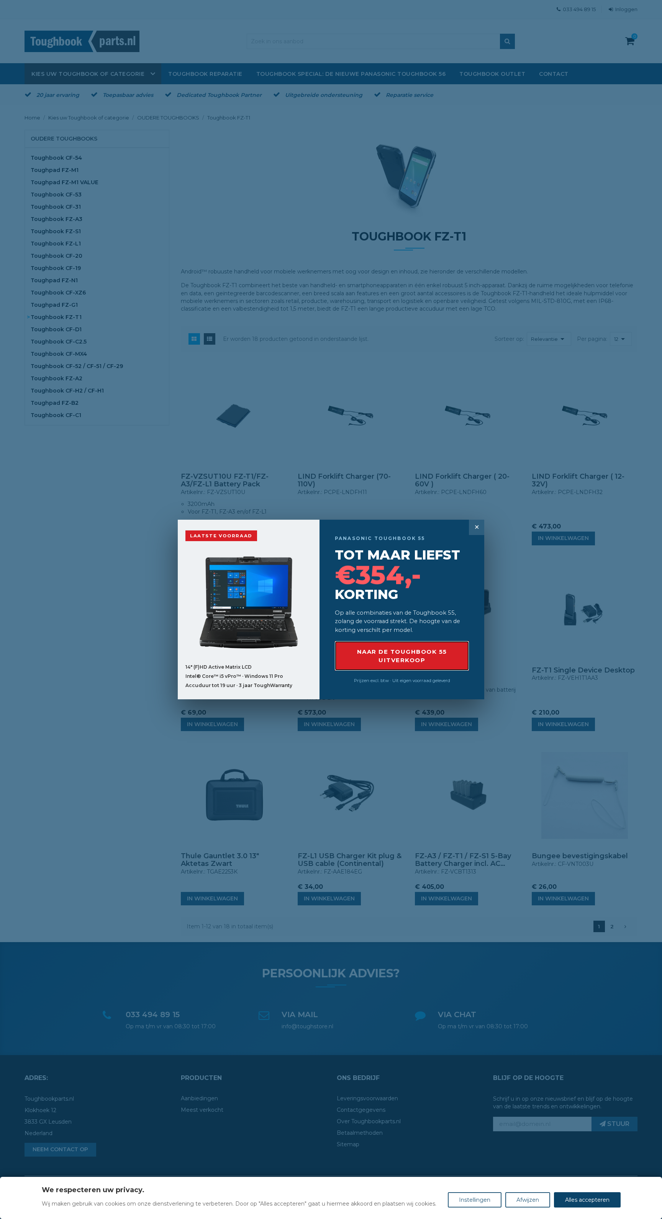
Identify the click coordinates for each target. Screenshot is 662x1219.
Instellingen (474, 1199)
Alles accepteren (587, 1199)
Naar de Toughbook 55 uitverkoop (402, 655)
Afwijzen (527, 1199)
